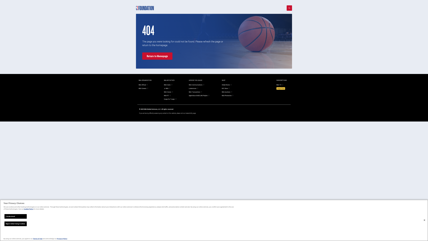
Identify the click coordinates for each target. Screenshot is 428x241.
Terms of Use (37, 239)
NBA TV (278, 85)
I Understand (10, 216)
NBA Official (142, 85)
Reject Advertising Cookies (15, 224)
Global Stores (226, 85)
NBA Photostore (226, 95)
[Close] (424, 220)
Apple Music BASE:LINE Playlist (198, 95)
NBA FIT (166, 95)
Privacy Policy (62, 239)
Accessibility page (190, 113)
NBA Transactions (194, 92)
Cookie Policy (28, 209)
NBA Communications (195, 85)
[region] (214, 220)
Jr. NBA (166, 88)
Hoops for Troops (169, 99)
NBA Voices (167, 92)
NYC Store (225, 88)
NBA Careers (142, 88)
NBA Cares (167, 85)
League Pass (281, 88)
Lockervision (192, 88)
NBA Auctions (226, 92)
